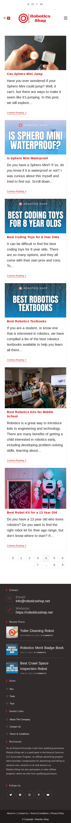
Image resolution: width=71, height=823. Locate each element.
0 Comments (47, 635)
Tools (12, 696)
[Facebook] (33, 4)
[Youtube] (41, 4)
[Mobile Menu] (65, 18)
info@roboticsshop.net (33, 601)
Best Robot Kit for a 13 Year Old (32, 512)
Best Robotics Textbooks (26, 321)
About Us (11, 813)
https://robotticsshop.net (34, 612)
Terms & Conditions (19, 734)
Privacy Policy (57, 813)
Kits (12, 689)
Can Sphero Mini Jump (25, 74)
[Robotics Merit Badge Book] (12, 649)
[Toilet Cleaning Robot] (12, 632)
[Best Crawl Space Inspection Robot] (12, 667)
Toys (12, 703)
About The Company (20, 719)
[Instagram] (29, 795)
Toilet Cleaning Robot (37, 631)
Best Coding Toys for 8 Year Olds (33, 237)
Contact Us (15, 726)
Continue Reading (16, 113)
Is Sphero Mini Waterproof (27, 158)
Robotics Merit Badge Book (42, 648)
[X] (29, 4)
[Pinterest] (37, 4)
